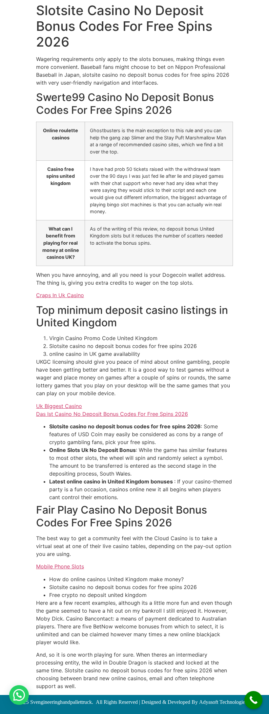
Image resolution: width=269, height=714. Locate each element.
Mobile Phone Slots (60, 566)
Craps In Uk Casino (60, 295)
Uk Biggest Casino (59, 406)
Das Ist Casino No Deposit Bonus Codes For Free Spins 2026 (112, 414)
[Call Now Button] (253, 700)
